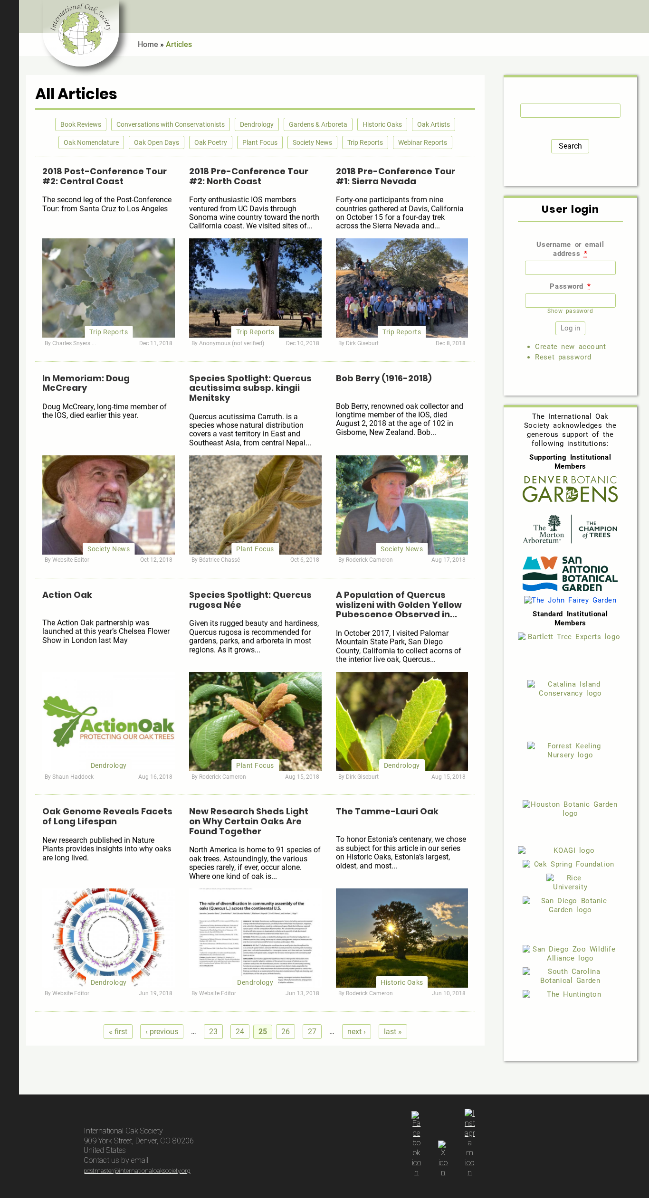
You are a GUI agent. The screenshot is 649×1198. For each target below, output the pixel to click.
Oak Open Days (156, 142)
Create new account (570, 346)
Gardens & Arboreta (318, 124)
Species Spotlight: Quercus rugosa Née (250, 600)
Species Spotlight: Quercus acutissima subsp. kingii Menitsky (250, 388)
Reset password (563, 357)
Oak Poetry (210, 142)
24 (240, 1031)
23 (213, 1031)
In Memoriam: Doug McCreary (86, 383)
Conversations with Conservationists (170, 124)
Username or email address (570, 249)
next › (356, 1031)
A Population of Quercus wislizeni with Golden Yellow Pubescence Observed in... (399, 604)
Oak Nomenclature (91, 142)
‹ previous (161, 1031)
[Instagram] (469, 1172)
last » (393, 1031)
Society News (312, 142)
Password (570, 286)
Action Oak (67, 595)
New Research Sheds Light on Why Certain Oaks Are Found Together (248, 821)
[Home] (81, 33)
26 (285, 1031)
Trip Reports (365, 142)
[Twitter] (443, 1172)
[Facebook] (416, 1172)
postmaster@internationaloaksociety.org (137, 1170)
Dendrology (257, 124)
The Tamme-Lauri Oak (387, 811)
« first (118, 1031)
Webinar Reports (422, 142)
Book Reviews (80, 124)
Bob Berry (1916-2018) (384, 378)
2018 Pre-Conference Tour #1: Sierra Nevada (395, 176)
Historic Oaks (382, 124)
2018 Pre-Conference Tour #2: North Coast (248, 176)
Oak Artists (433, 124)
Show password (570, 311)
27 (312, 1031)
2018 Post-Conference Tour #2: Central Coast (104, 176)
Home (148, 44)
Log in (637, 16)
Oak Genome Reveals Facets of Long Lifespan (107, 816)
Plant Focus (259, 142)
